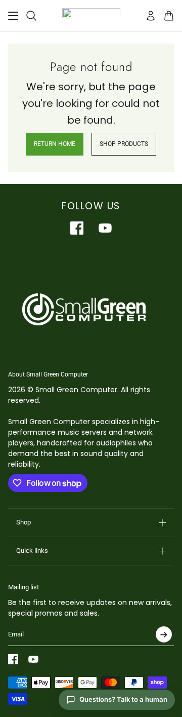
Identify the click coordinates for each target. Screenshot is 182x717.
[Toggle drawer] (13, 16)
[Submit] (164, 634)
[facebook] (76, 228)
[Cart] (169, 16)
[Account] (151, 16)
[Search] (31, 16)
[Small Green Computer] (91, 15)
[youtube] (105, 228)
